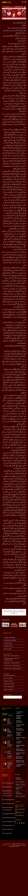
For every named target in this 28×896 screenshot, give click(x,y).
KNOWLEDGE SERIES (9, 683)
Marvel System (16, 845)
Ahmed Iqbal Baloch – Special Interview (9, 721)
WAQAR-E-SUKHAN (8, 681)
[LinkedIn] (23, 822)
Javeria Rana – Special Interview (11, 655)
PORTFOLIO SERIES (8, 689)
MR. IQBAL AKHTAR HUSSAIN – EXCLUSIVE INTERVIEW (9, 732)
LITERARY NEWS (8, 643)
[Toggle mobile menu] (25, 2)
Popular (5, 714)
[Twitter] (17, 822)
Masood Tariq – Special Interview (12, 662)
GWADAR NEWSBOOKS (9, 675)
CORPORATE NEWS (8, 646)
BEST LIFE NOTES (8, 678)
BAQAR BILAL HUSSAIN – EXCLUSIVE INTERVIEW (9, 754)
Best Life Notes (7, 648)
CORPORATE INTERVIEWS (10, 640)
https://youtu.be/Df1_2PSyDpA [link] (17, 27)
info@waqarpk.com (19, 812)
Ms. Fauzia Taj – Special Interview (12, 665)
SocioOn (17, 846)
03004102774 (22, 809)
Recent (10, 715)
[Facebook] (15, 822)
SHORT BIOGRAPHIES (9, 686)
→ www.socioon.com (7, 793)
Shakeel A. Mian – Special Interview (12, 668)
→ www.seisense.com (7, 795)
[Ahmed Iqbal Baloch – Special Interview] (4, 720)
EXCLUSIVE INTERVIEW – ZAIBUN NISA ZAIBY (9, 765)
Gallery (14, 624)
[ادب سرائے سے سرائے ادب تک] (22, 625)
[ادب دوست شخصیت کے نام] (5, 625)
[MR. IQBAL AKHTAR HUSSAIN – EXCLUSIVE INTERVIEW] (4, 730)
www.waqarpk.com (19, 815)
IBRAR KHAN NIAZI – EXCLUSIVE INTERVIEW (9, 743)
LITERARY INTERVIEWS (9, 637)
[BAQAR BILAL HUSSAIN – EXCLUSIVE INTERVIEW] (4, 752)
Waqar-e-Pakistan (16, 843)
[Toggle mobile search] (22, 2)
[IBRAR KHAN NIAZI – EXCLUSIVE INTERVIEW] (4, 742)
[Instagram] (19, 822)
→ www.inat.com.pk (6, 809)
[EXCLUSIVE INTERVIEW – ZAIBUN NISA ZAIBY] (4, 763)
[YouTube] (21, 822)
